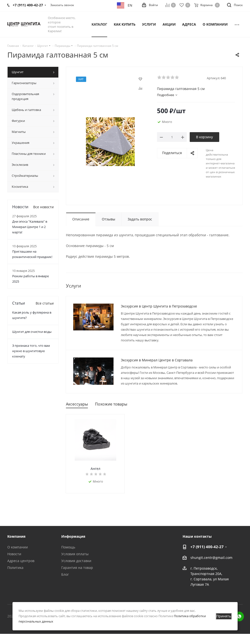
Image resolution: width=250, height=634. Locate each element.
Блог (65, 574)
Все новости (43, 207)
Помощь (68, 547)
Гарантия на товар (77, 567)
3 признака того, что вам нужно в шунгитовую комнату (31, 350)
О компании (17, 547)
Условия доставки (76, 560)
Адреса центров (20, 560)
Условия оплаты (75, 554)
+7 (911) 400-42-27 (207, 546)
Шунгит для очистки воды (32, 331)
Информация (73, 536)
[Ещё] (236, 24)
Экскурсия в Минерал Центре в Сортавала (157, 360)
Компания (16, 536)
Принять (223, 616)
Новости (14, 554)
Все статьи (45, 303)
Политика (15, 567)
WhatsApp (239, 616)
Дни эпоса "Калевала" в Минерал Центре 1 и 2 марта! (29, 226)
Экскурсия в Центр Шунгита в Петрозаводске (159, 306)
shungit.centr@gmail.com (211, 557)
